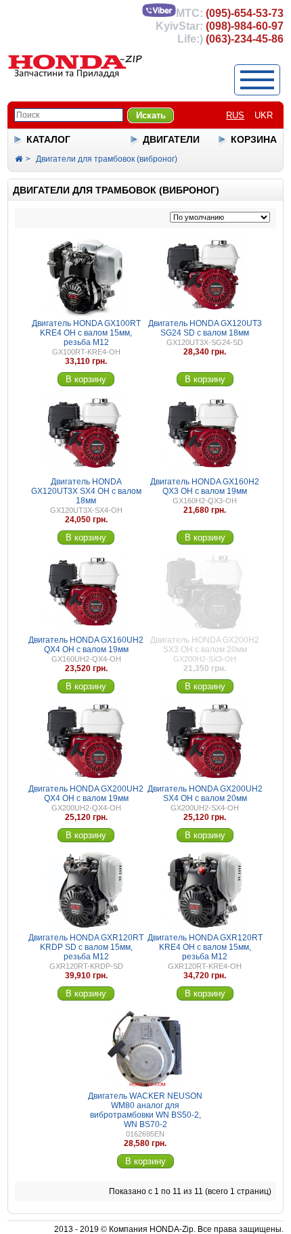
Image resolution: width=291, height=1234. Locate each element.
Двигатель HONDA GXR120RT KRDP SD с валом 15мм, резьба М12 (85, 947)
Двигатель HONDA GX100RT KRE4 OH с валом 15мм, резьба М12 (86, 333)
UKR (263, 115)
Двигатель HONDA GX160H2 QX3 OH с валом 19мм (204, 486)
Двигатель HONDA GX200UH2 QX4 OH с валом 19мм (85, 793)
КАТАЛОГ (48, 139)
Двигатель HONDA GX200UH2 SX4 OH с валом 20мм (205, 793)
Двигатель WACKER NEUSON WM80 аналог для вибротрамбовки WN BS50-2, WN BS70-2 (145, 1110)
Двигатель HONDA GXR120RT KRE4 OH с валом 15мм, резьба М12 (205, 947)
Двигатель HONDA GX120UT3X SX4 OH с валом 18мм (86, 491)
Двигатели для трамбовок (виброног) (106, 159)
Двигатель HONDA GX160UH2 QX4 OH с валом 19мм (85, 644)
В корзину (86, 379)
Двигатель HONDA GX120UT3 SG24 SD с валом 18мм (205, 328)
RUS (235, 115)
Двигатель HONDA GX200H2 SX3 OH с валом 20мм (204, 644)
